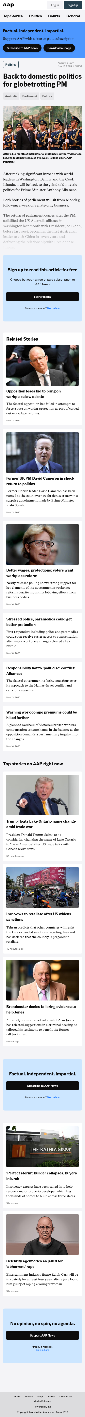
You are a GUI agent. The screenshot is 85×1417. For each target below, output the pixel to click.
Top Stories (13, 15)
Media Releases (42, 1401)
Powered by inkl (42, 1406)
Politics (35, 15)
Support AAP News (42, 1335)
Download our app (59, 48)
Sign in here (53, 308)
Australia (11, 96)
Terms (16, 1396)
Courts (54, 15)
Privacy (29, 1396)
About (51, 1396)
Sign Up (73, 5)
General (73, 15)
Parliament (29, 96)
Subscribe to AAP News (22, 48)
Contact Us (66, 1396)
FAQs (40, 1396)
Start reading (42, 297)
